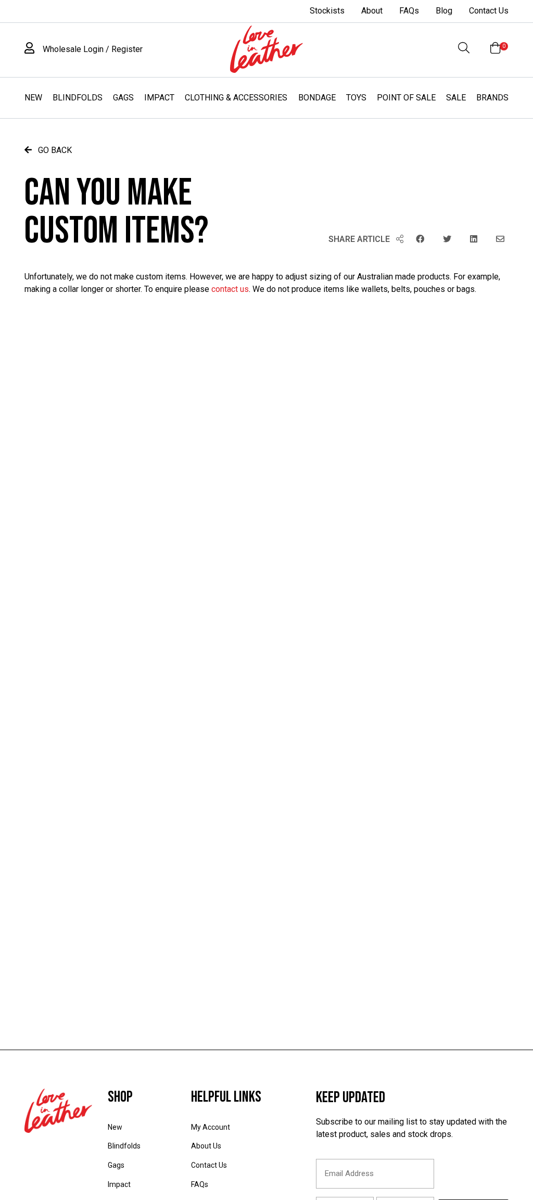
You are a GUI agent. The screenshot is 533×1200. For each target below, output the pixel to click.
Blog (444, 11)
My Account (210, 1127)
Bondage (317, 98)
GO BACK (54, 150)
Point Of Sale (406, 98)
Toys (356, 98)
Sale (456, 98)
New (33, 98)
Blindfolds (78, 98)
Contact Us (489, 11)
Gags (123, 98)
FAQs (409, 11)
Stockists (327, 11)
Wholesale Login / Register (92, 49)
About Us (206, 1146)
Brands (492, 98)
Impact (159, 98)
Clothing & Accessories (236, 98)
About (372, 11)
